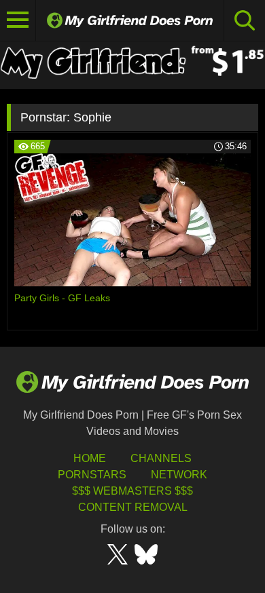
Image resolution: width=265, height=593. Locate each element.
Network (179, 474)
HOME (89, 458)
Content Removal (133, 507)
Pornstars (92, 474)
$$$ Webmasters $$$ (132, 491)
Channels (161, 458)
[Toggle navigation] (18, 20)
